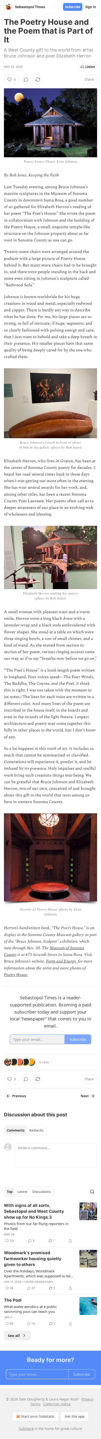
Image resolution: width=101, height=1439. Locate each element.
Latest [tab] (22, 1191)
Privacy (87, 1399)
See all (14, 1335)
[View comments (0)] (26, 79)
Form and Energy (61, 961)
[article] (50, 1223)
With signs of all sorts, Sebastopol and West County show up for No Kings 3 (34, 1211)
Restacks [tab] (36, 1130)
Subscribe (72, 7)
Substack (26, 1428)
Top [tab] (10, 1191)
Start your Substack (37, 1416)
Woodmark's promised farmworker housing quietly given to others (32, 1258)
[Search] (92, 1192)
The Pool (13, 1300)
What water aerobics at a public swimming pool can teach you (30, 1309)
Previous (19, 1096)
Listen (90, 67)
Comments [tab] (15, 1130)
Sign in (90, 7)
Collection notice (57, 1404)
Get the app (75, 1416)
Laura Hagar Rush (39, 1281)
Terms (35, 1404)
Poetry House (15, 975)
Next (85, 1096)
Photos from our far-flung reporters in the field (36, 1226)
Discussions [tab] (41, 1191)
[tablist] (25, 1130)
